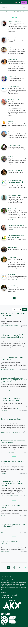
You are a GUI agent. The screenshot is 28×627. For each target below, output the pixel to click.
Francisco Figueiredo (15, 170)
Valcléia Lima (12, 286)
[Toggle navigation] (20, 2)
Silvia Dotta (9, 431)
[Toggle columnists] (14, 298)
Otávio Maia (12, 257)
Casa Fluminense (13, 86)
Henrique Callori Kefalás (16, 226)
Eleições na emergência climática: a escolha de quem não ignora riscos (13, 337)
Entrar (4, 624)
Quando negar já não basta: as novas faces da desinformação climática (12, 484)
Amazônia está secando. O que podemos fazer (12, 358)
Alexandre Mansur (14, 38)
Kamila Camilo (13, 247)
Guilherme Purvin (14, 209)
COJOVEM (11, 122)
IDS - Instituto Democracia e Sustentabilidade (17, 236)
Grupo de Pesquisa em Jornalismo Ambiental (15, 181)
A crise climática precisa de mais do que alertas (13, 314)
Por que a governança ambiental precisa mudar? (13, 525)
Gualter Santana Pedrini (16, 195)
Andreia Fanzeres (13, 48)
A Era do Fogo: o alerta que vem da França (13, 462)
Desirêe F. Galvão (12, 452)
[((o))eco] (4, 7)
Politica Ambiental (22, 11)
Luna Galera (11, 369)
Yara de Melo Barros (5, 551)
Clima (15, 11)
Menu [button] (23, 7)
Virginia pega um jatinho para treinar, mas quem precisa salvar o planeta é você (14, 380)
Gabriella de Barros (4, 326)
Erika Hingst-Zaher (14, 145)
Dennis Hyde (12, 132)
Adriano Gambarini (14, 21)
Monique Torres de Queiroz (12, 390)
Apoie (24, 2)
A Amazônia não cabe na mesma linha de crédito (13, 442)
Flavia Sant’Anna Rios (16, 432)
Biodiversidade (9, 11)
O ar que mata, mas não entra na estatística (13, 506)
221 (19, 567)
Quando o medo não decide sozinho (11, 542)
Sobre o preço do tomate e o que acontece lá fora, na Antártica (12, 420)
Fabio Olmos (12, 157)
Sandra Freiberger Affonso (6, 432)
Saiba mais (3, 592)
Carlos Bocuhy (12, 76)
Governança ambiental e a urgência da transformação (11, 399)
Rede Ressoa (12, 274)
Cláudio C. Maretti (14, 100)
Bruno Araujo (12, 60)
